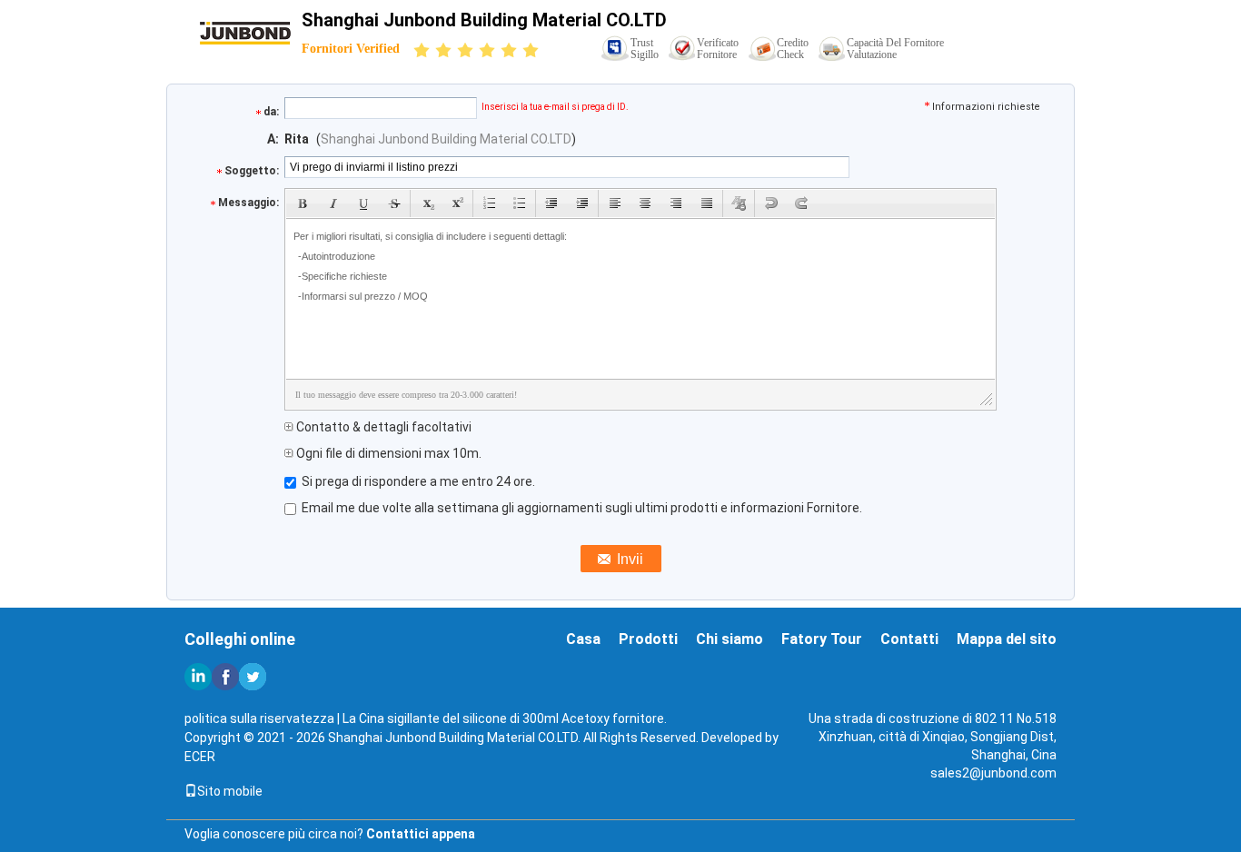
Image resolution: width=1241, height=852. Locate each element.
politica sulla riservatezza (259, 718)
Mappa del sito (1007, 639)
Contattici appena (420, 834)
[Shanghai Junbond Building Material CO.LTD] (245, 32)
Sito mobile (230, 791)
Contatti (909, 639)
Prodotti (648, 639)
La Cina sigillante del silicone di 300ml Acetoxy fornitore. (505, 718)
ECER (199, 756)
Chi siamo (729, 639)
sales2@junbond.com (993, 773)
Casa (583, 639)
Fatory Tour (821, 639)
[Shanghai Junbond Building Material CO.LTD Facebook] (225, 676)
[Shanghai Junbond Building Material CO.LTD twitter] (252, 676)
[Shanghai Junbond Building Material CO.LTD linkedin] (198, 676)
